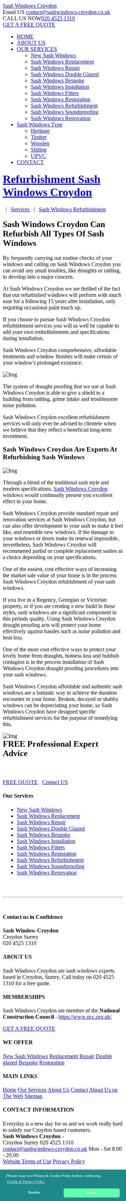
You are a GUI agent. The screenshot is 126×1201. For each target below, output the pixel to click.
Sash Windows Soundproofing (64, 112)
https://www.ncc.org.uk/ (85, 1017)
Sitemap (33, 1096)
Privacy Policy (69, 1161)
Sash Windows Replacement (62, 62)
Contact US (55, 782)
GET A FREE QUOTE (29, 25)
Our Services (32, 1090)
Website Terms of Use (27, 1161)
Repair (86, 1056)
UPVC (38, 156)
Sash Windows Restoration (60, 99)
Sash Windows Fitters (55, 93)
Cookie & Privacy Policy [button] (26, 1182)
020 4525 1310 (58, 18)
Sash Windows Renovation (61, 118)
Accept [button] (91, 1192)
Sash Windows (30, 6)
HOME (25, 36)
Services (20, 209)
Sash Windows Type (39, 124)
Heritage (40, 131)
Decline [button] (34, 1192)
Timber (39, 137)
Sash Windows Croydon (80, 489)
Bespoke (28, 1062)
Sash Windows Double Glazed (65, 74)
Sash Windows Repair (55, 68)
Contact (79, 1090)
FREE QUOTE (20, 782)
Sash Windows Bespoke (57, 80)
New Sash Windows (53, 55)
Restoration (51, 1062)
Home (9, 1090)
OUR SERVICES (37, 49)
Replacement (63, 1056)
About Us (58, 1090)
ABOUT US (31, 43)
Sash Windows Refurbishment (64, 106)
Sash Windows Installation (60, 87)
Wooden (40, 143)
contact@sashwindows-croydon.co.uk (68, 12)
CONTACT (30, 162)
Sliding (39, 150)
